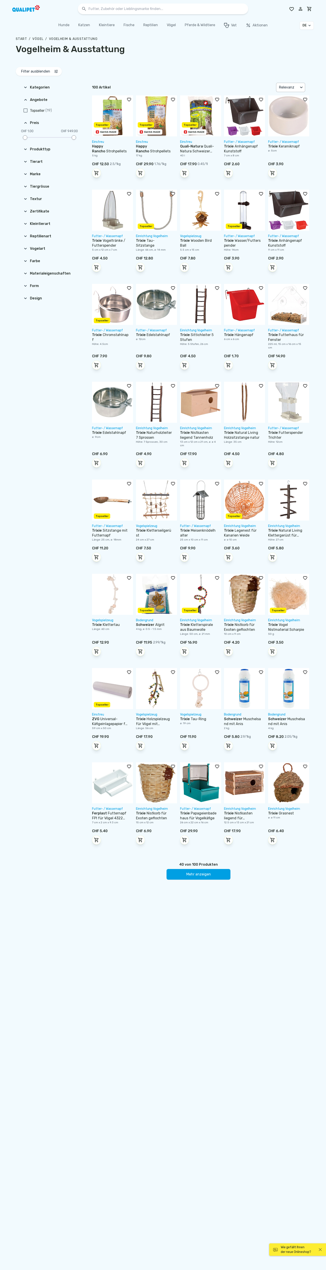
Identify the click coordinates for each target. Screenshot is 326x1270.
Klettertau (106, 625)
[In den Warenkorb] (96, 173)
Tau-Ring (193, 719)
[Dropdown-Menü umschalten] (302, 87)
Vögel (37, 39)
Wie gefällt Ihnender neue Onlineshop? (296, 1249)
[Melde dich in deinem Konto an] (300, 8)
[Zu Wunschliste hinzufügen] (129, 99)
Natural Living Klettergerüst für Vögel (285, 535)
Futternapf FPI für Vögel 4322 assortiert (109, 818)
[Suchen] (84, 9)
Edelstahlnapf (153, 335)
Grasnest (281, 813)
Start (21, 39)
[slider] (25, 137)
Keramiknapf (284, 146)
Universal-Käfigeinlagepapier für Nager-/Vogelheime (110, 724)
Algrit (150, 625)
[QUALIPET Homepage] (30, 8)
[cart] (309, 8)
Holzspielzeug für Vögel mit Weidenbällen (153, 724)
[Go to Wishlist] (291, 8)
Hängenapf (238, 335)
